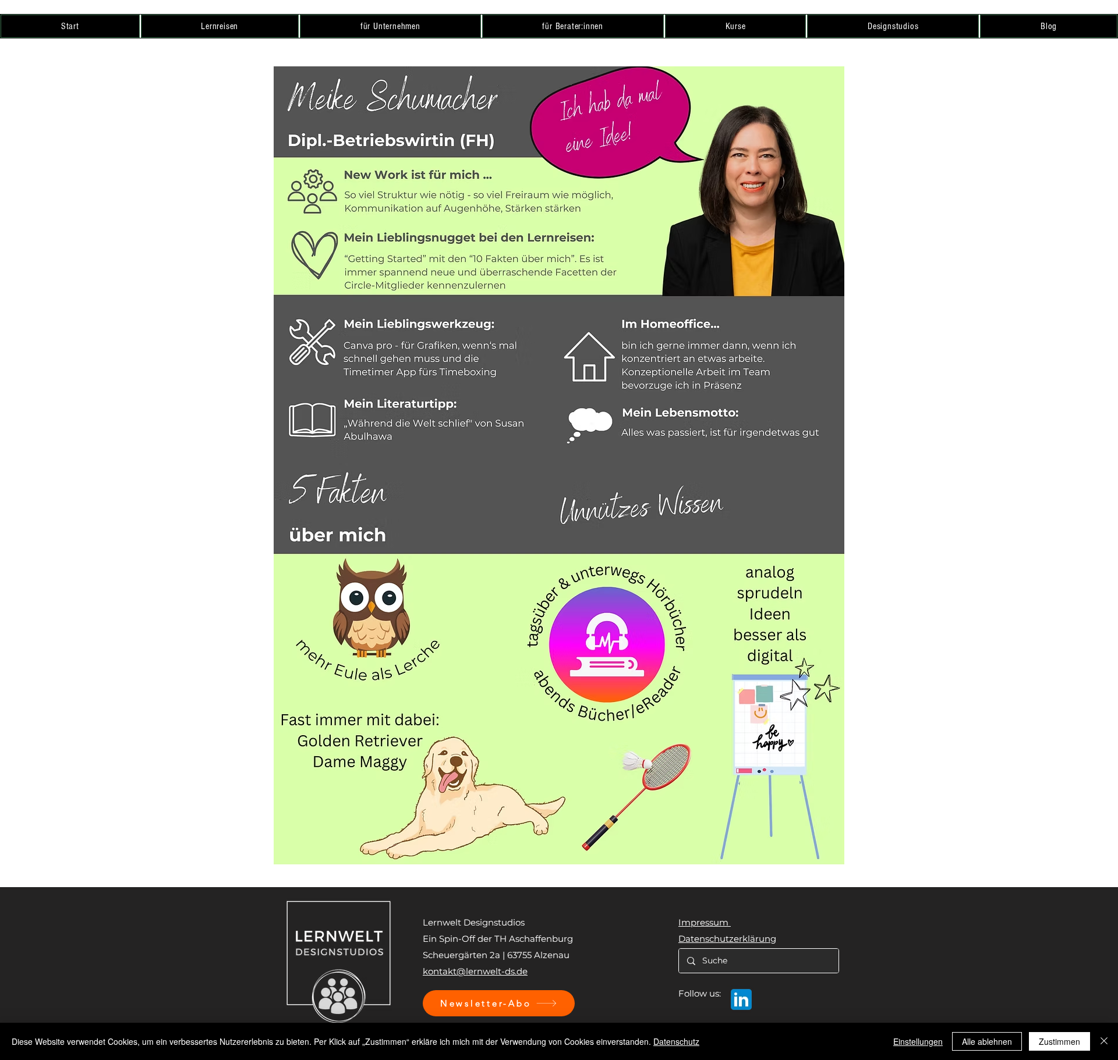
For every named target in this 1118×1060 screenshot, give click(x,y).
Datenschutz (676, 1041)
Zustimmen (1059, 1041)
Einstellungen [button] (918, 1041)
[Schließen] (1104, 1041)
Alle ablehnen (987, 1041)
